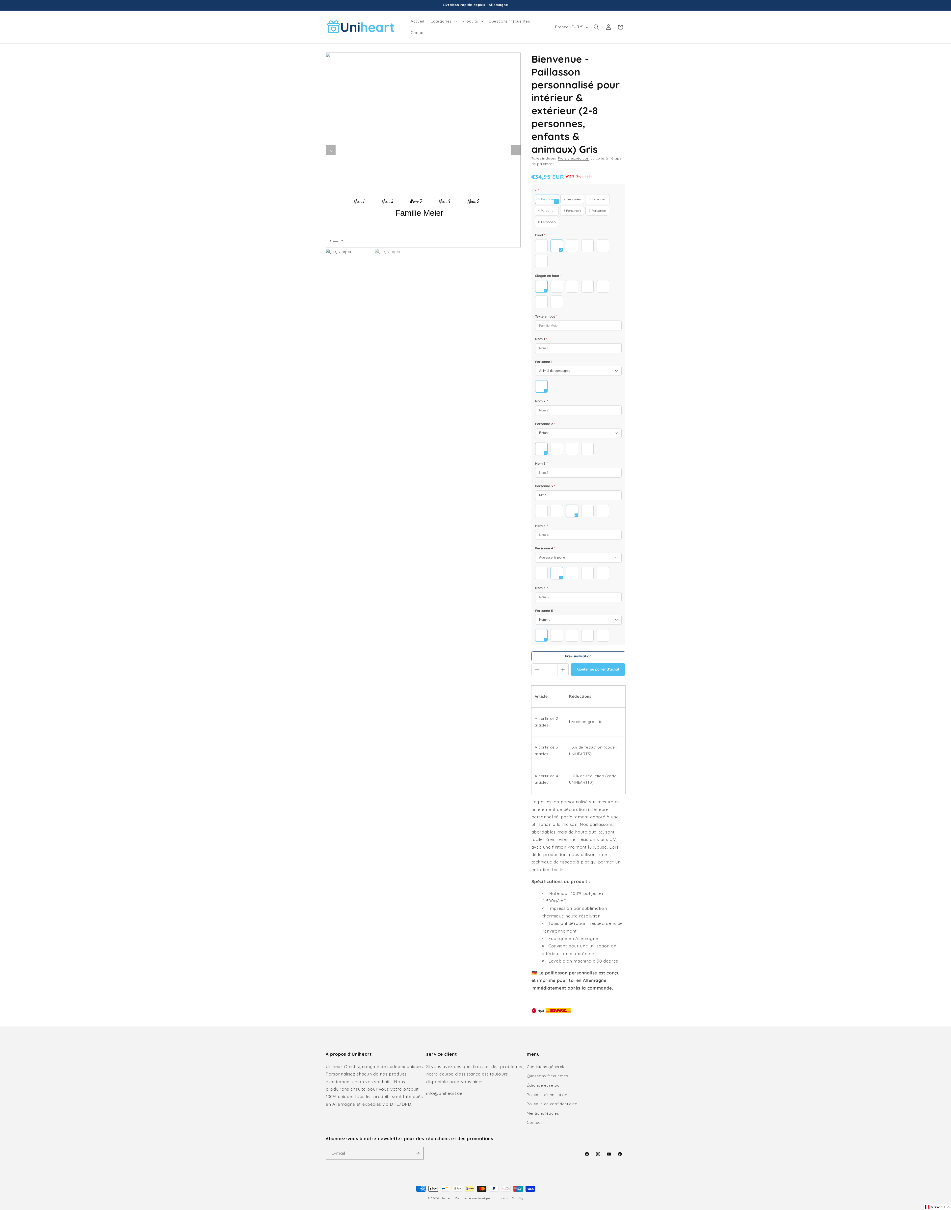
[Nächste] (516, 150)
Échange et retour (544, 1085)
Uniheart (447, 1198)
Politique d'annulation (547, 1094)
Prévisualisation (578, 656)
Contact (534, 1122)
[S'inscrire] (417, 1153)
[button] (443, 21)
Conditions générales (547, 1066)
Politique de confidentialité (552, 1104)
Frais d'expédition (573, 158)
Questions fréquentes (547, 1076)
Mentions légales (543, 1113)
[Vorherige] (331, 150)
